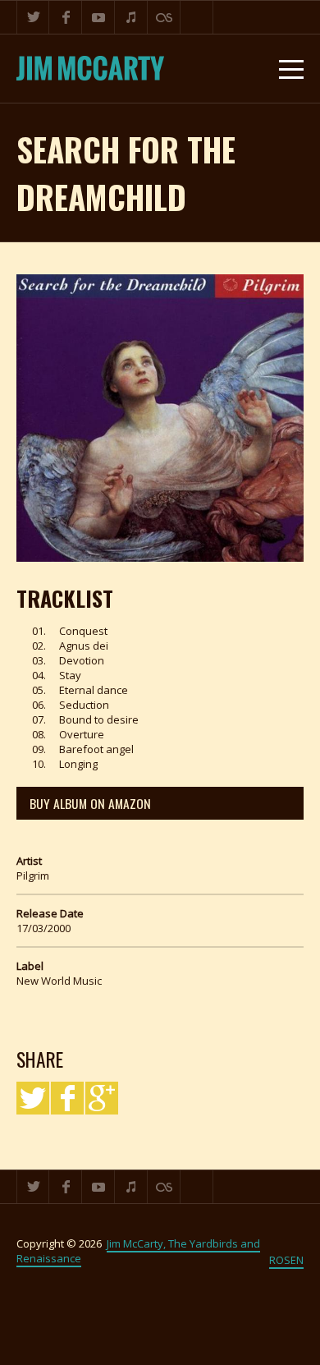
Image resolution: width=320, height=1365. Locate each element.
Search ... (197, 17)
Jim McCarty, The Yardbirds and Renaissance (138, 1251)
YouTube (98, 17)
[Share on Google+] (101, 1098)
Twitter (32, 17)
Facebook (65, 17)
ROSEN (286, 1259)
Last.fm (164, 17)
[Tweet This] (32, 1098)
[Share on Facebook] (67, 1098)
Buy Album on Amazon (90, 803)
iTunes (131, 17)
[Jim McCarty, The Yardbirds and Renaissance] (90, 68)
